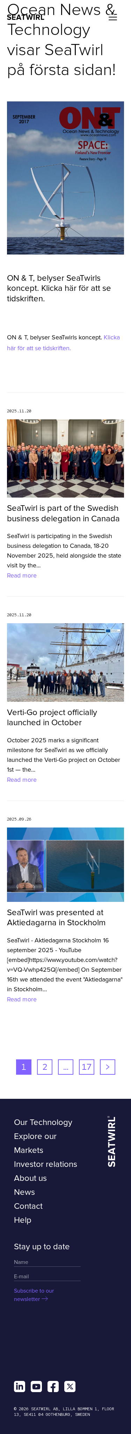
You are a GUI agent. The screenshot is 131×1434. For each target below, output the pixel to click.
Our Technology (43, 1122)
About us (30, 1178)
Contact (28, 1206)
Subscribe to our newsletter (34, 1295)
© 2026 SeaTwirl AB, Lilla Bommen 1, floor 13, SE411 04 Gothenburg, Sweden (64, 1411)
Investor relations (45, 1164)
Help (22, 1220)
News (24, 1192)
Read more (22, 575)
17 (87, 1066)
